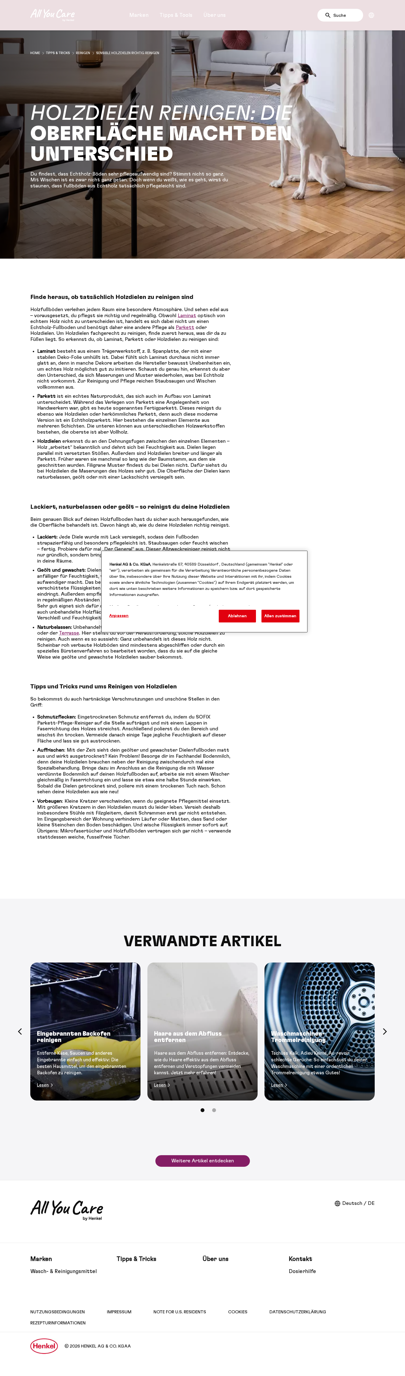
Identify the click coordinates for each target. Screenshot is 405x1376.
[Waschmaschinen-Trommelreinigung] (319, 1032)
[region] (204, 591)
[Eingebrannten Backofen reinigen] (85, 1032)
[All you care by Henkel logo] (52, 15)
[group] (202, 1041)
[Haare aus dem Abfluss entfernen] (202, 1032)
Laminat (187, 315)
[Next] (385, 1032)
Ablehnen (237, 616)
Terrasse (69, 633)
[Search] (329, 15)
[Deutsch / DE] (371, 15)
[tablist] (202, 1110)
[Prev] (20, 1032)
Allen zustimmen (280, 616)
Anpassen (119, 616)
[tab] (202, 1110)
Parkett (185, 327)
